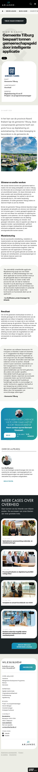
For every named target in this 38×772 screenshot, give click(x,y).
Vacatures (5, 678)
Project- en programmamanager (11, 703)
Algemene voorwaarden (9, 752)
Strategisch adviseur (8, 710)
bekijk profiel (8, 436)
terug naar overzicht (14, 21)
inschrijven (28, 667)
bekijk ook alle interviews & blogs (24, 646)
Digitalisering (6, 697)
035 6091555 (7, 723)
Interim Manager (7, 705)
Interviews (5, 685)
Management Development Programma (13, 680)
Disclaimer (13, 755)
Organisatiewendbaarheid (9, 693)
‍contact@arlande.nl (9, 727)
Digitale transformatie (8, 691)
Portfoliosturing (6, 695)
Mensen (4, 682)
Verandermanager (7, 708)
